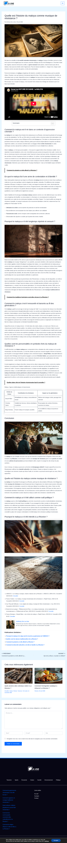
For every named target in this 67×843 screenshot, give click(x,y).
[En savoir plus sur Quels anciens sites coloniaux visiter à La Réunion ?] (18, 675)
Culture (11, 691)
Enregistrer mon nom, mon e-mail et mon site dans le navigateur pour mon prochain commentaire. (32, 738)
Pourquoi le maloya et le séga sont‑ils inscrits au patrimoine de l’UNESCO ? (27, 636)
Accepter (56, 840)
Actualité (7, 691)
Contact (36, 798)
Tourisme (20, 691)
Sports (16, 780)
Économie (24, 780)
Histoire (15, 691)
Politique (58, 780)
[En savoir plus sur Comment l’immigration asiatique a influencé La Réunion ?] (48, 675)
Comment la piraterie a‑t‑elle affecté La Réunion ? (20, 642)
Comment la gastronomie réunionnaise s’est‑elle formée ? (9, 792)
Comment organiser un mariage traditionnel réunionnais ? (9, 800)
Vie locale (25, 691)
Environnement (49, 780)
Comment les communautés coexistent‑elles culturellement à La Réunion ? (8, 817)
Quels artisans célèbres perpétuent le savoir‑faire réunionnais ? (9, 807)
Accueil (36, 793)
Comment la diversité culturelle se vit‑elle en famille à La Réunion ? (25, 645)
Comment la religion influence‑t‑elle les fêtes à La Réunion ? (9, 827)
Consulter (15, 596)
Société (39, 780)
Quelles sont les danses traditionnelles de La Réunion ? (22, 639)
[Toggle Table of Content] (51, 123)
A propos (36, 796)
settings (47, 841)
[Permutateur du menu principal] (62, 3)
